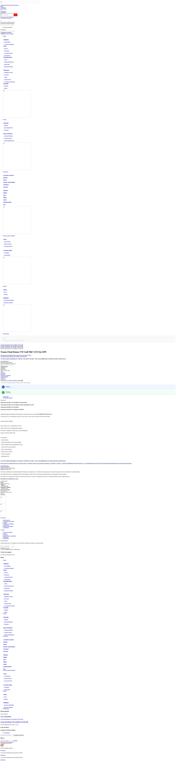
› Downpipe (6, 50)
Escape (5, 46)
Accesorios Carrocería (8, 175)
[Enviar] (14, 546)
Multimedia (6, 297)
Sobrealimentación (7, 57)
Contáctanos (6, 527)
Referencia (3, 468)
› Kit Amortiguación (8, 127)
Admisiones (6, 39)
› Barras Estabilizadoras (8, 140)
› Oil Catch (6, 74)
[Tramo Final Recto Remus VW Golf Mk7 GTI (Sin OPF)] (88, 356)
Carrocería (5, 171)
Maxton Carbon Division (9, 182)
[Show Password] (14, 31)
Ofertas (5, 180)
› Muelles (5, 125)
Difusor (5, 197)
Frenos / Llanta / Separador (9, 235)
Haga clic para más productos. (7, 17)
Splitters (5, 192)
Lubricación (6, 70)
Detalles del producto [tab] (8, 397)
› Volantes (5, 294)
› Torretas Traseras (7, 138)
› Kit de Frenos (6, 241)
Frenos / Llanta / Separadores (9, 536)
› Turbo (5, 59)
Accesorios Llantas (7, 250)
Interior (4, 286)
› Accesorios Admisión (8, 44)
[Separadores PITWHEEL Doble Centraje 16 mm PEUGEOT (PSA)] (88, 355)
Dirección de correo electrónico (7, 23)
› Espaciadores (6, 255)
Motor (4, 36)
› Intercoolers (6, 64)
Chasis (4, 119)
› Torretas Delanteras (8, 136)
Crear (18, 735)
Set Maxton (6, 184)
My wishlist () (6, 732)
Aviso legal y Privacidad (8, 521)
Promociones (6, 333)
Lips (4, 204)
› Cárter (5, 77)
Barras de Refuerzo (7, 133)
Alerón (5, 199)
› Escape (5, 48)
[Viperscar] (3, 7)
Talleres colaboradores (8, 526)
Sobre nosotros (6, 520)
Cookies (5, 522)
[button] (88, 2)
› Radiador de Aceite (8, 72)
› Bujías (5, 88)
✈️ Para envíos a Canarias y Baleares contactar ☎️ (12, 380)
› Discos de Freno (7, 243)
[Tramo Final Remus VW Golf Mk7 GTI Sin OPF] (12, 344)
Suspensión (6, 123)
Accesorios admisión (7, 532)
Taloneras (5, 190)
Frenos (5, 239)
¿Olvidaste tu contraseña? (6, 32)
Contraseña (3, 29)
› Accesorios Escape (8, 53)
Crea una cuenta (9, 33)
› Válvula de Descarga (8, 62)
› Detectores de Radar (8, 302)
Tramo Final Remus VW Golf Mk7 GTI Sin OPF (14, 722)
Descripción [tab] (6, 396)
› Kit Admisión (6, 42)
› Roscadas (6, 130)
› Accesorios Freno (7, 246)
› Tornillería (6, 252)
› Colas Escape (6, 55)
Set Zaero (5, 187)
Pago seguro (6, 525)
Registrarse (3, 33)
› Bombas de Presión (8, 66)
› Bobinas (5, 86)
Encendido (5, 83)
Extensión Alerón (7, 202)
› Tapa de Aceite (7, 79)
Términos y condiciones (8, 523)
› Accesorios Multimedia (8, 300)
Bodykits (5, 177)
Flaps (4, 195)
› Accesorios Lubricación (9, 81)
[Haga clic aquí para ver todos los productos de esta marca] (3, 373)
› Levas (5, 292)
